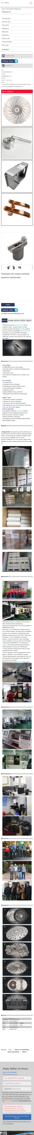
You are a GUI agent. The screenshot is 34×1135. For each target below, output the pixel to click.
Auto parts (19, 411)
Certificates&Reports (22, 321)
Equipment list (19, 662)
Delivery (13, 662)
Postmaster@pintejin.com (15, 313)
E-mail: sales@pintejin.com (10, 1074)
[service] (9, 61)
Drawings (10, 320)
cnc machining (21, 642)
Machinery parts (6, 21)
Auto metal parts (6, 18)
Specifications (4, 321)
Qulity (8, 662)
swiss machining (13, 1052)
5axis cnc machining (22, 1049)
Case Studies (9, 9)
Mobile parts (5, 31)
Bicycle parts (5, 45)
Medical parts (5, 35)
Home (3, 9)
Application (28, 321)
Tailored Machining (7, 41)
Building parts (17, 9)
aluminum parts (19, 325)
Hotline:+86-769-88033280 (10, 1072)
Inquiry (8, 304)
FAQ (9, 1049)
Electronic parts (6, 38)
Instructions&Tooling (17, 321)
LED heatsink (5, 25)
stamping (5, 644)
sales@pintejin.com (6, 76)
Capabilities (26, 662)
